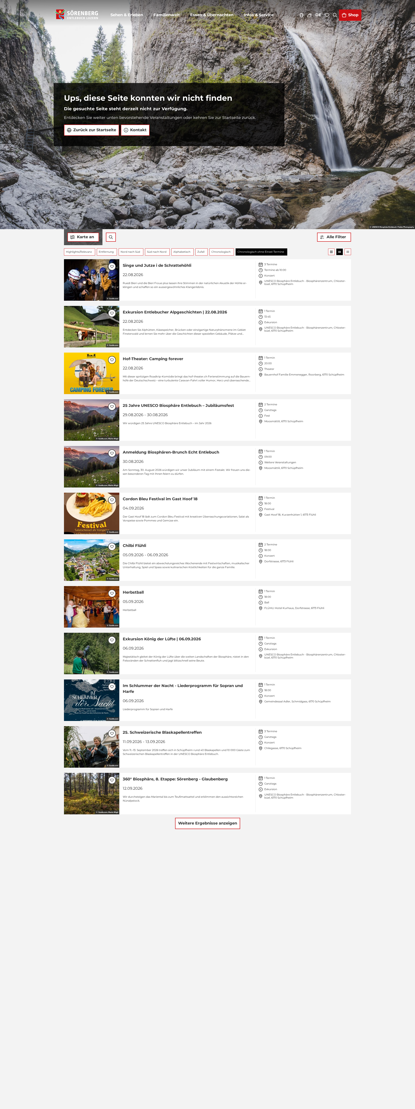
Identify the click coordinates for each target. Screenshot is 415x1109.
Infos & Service (259, 15)
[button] (334, 237)
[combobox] (111, 237)
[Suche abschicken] (111, 237)
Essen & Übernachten (211, 15)
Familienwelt (166, 15)
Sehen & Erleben (126, 15)
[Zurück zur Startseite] (76, 15)
